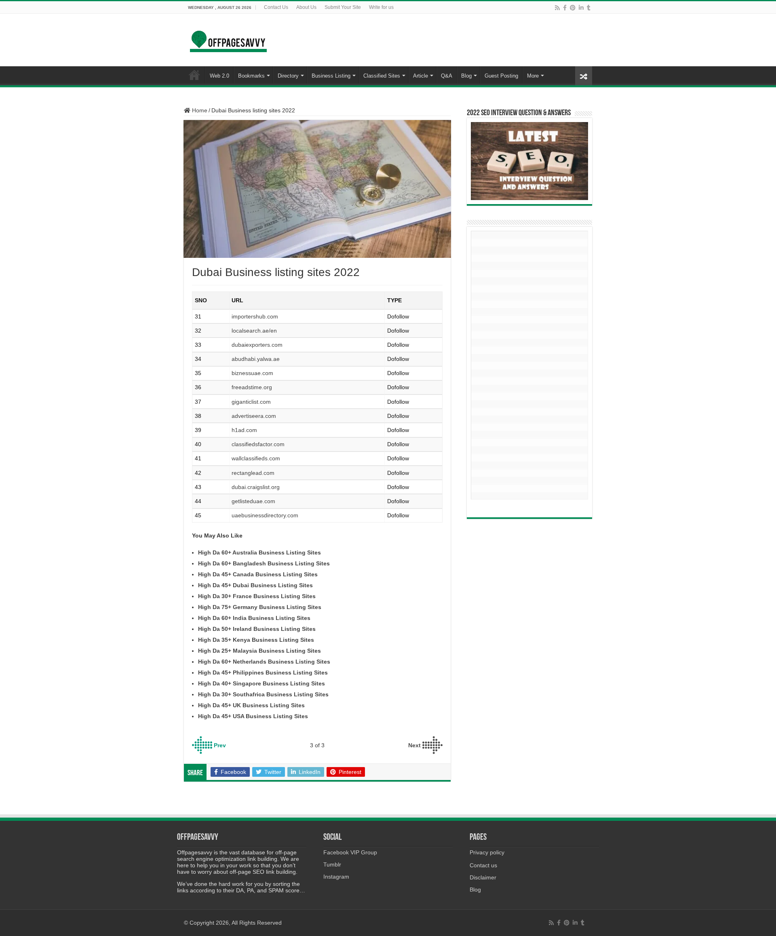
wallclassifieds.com (256, 458)
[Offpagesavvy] (228, 38)
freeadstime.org (252, 387)
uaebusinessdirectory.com (265, 515)
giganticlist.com (251, 401)
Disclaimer (483, 877)
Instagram (336, 876)
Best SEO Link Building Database (194, 74)
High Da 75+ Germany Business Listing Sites (259, 607)
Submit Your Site (343, 7)
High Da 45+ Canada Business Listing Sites (258, 574)
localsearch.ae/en (254, 330)
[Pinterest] (572, 8)
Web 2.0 (219, 76)
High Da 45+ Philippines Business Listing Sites (263, 672)
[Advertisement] (529, 369)
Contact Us (276, 7)
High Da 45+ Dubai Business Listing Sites (255, 585)
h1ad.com (244, 430)
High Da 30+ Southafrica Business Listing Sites (263, 694)
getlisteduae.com (253, 501)
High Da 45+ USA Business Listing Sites (253, 716)
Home (198, 110)
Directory (288, 76)
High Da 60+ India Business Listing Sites (254, 618)
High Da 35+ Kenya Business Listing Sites (256, 640)
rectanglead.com (253, 473)
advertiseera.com (254, 416)
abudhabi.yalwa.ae (256, 359)
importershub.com (255, 316)
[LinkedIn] (581, 8)
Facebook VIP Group (350, 852)
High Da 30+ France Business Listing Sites (257, 596)
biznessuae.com (252, 373)
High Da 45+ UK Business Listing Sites (251, 705)
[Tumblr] (588, 8)
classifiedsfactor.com (258, 444)
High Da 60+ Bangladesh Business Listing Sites (264, 563)
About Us (306, 7)
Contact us (483, 865)
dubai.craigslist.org (256, 487)
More (533, 76)
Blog (466, 76)
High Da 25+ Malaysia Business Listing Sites (259, 650)
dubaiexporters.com (257, 345)
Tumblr (332, 864)
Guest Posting (501, 76)
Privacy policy (487, 852)
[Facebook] (564, 8)
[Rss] (557, 8)
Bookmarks (251, 76)
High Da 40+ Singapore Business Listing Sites (261, 683)
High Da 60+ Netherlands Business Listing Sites (264, 661)
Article (420, 76)
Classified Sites (381, 76)
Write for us (381, 7)
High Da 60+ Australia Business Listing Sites (259, 552)
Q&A (446, 76)
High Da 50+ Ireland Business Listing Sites (257, 629)
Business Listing (331, 76)
